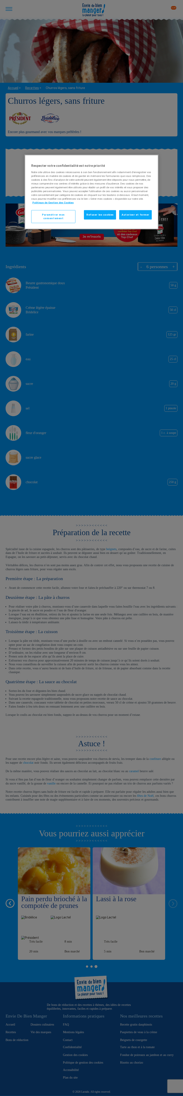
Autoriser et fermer (135, 214)
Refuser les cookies (100, 214)
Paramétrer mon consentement (53, 216)
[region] (91, 192)
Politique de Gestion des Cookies (53, 202)
